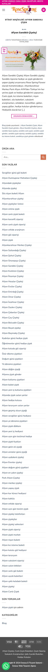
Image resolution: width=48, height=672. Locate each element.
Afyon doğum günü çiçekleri (15, 467)
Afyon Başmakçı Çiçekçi (13, 333)
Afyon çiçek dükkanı (11, 426)
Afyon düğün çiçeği (11, 369)
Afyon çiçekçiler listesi (12, 203)
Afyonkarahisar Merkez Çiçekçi (17, 245)
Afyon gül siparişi (10, 234)
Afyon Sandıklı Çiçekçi (24, 33)
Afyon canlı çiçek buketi (13, 214)
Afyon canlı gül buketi (12, 571)
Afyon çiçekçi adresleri (13, 524)
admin (8, 40)
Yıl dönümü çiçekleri (11, 364)
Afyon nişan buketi (11, 539)
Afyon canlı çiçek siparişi (13, 224)
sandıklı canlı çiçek (26, 131)
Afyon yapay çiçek (10, 488)
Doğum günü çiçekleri (12, 358)
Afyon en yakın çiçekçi (12, 472)
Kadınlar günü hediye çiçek (15, 338)
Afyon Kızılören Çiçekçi (13, 271)
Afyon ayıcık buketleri (12, 576)
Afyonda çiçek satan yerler (15, 395)
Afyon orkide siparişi (12, 503)
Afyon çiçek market (11, 534)
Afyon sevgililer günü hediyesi (16, 415)
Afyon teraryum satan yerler (15, 405)
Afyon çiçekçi (8, 586)
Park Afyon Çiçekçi (11, 477)
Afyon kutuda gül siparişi (14, 348)
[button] (3, 10)
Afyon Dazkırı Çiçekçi (12, 307)
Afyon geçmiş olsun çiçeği (14, 410)
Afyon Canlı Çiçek (10, 591)
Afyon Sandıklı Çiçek (29, 125)
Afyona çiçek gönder (11, 374)
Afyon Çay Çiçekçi (10, 317)
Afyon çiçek (7, 240)
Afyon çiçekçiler (9, 519)
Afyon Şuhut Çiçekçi (11, 255)
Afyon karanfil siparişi (12, 219)
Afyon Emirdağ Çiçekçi (12, 291)
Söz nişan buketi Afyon (13, 193)
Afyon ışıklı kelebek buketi (14, 581)
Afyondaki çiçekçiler (11, 183)
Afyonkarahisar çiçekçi (12, 198)
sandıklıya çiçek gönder (25, 136)
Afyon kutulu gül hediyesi (14, 550)
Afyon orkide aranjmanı (13, 229)
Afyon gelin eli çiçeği (12, 446)
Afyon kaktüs (8, 498)
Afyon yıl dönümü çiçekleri (14, 421)
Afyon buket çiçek (10, 384)
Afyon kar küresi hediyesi (14, 493)
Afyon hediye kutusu (12, 400)
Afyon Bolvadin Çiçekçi (13, 322)
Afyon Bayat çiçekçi (11, 327)
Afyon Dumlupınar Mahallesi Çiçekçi (19, 178)
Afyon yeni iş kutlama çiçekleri (16, 390)
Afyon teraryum (9, 555)
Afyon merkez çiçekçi (12, 483)
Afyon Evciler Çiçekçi (12, 286)
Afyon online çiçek (10, 209)
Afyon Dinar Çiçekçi (11, 296)
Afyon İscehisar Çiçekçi (13, 302)
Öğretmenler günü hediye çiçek (17, 343)
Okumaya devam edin (23, 116)
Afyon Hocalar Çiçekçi (12, 281)
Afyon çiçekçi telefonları (13, 514)
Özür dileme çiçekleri (12, 353)
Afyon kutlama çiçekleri (13, 379)
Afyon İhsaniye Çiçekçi (12, 276)
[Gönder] (43, 157)
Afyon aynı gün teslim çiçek (15, 508)
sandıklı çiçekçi (31, 133)
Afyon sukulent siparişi (13, 560)
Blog (24, 29)
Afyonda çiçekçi (9, 188)
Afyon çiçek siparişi (11, 529)
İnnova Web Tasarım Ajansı (24, 665)
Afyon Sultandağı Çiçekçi (14, 250)
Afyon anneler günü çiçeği (14, 452)
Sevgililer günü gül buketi (14, 172)
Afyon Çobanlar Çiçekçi (13, 312)
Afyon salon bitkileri (11, 565)
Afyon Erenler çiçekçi (12, 462)
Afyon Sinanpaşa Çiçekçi (14, 260)
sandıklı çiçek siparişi (16, 133)
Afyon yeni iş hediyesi (12, 431)
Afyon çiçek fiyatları (11, 441)
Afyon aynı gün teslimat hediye (17, 436)
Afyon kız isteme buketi (13, 545)
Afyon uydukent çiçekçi (13, 457)
